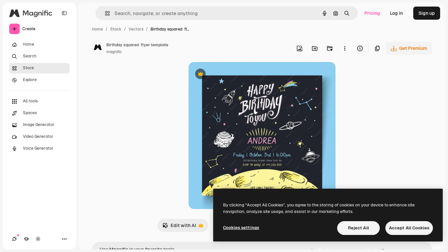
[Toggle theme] (38, 239)
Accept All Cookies (409, 228)
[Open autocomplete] (105, 13)
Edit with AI (179, 227)
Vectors (136, 29)
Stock (115, 29)
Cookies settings (241, 227)
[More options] (344, 48)
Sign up (426, 13)
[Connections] (14, 239)
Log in (396, 13)
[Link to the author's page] (98, 48)
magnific (114, 51)
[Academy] (26, 239)
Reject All (358, 228)
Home (97, 29)
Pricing (372, 13)
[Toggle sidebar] (64, 13)
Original (230, 75)
